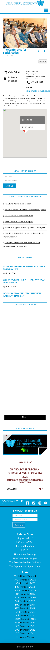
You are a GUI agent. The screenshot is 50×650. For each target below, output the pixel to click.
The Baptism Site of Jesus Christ (25, 566)
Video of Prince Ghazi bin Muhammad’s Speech (25, 209)
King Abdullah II (25, 538)
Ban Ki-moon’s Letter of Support (19, 221)
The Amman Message (25, 554)
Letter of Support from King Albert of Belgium (25, 227)
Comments (12, 489)
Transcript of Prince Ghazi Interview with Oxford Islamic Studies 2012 (21, 244)
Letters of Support (24, 305)
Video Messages (25, 428)
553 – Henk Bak (17, 387)
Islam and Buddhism (25, 546)
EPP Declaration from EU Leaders (19, 215)
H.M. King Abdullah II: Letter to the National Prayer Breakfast (23, 235)
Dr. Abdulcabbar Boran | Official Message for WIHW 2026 (25, 473)
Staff (10, 336)
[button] (46, 10)
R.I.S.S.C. (25, 550)
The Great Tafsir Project (25, 558)
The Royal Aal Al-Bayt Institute (25, 562)
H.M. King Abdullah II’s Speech (18, 203)
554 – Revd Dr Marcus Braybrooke (21, 355)
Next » (25, 417)
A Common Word (25, 542)
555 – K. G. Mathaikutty (22, 320)
